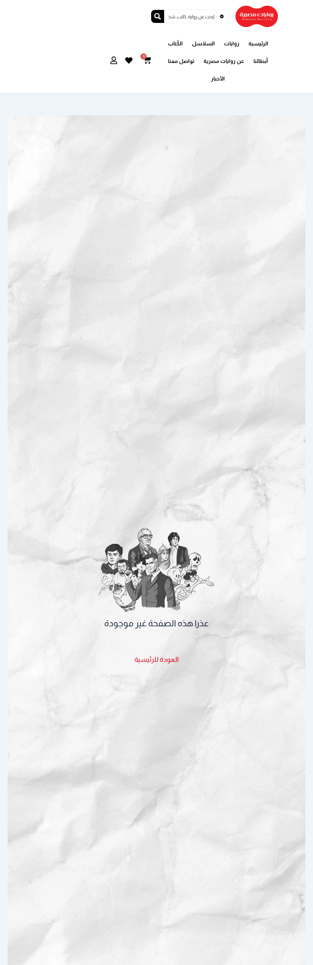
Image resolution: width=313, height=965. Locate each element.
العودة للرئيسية (156, 659)
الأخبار (218, 79)
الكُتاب (175, 43)
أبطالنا (260, 61)
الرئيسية (258, 43)
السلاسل (203, 43)
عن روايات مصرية (223, 61)
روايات (231, 43)
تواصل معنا (181, 61)
